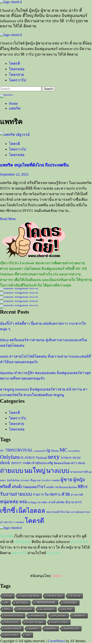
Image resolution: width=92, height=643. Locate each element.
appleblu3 (34, 628)
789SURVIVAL (19, 450)
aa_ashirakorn (47, 609)
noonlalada (74, 451)
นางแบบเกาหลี (79, 471)
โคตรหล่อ (17, 69)
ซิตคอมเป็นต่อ (62, 463)
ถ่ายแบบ (11, 470)
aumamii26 (40, 451)
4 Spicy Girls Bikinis (29, 596)
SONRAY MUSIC (71, 457)
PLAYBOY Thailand (34, 457)
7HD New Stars (54, 596)
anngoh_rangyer (59, 622)
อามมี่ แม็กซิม (56, 502)
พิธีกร (83, 486)
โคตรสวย (16, 74)
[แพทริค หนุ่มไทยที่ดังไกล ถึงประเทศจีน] (15, 134)
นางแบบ (57, 470)
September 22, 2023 (14, 174)
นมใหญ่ (34, 470)
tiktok (5, 462)
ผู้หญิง (79, 479)
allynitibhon (79, 615)
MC (63, 450)
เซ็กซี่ (7, 510)
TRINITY (16, 463)
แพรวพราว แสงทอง (14, 522)
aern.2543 (67, 609)
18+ (2, 450)
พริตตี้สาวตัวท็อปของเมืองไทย (61, 487)
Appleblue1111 (71, 628)
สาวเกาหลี (77, 494)
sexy (54, 456)
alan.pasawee (59, 615)
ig (48, 450)
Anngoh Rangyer (35, 622)
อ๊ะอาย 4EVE (73, 502)
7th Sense (75, 596)
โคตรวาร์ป (17, 80)
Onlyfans (10, 457)
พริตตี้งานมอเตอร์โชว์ (28, 487)
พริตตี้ (5, 486)
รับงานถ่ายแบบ (16, 494)
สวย (65, 494)
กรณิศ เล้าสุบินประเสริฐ (38, 463)
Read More (8, 219)
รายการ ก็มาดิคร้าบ (47, 494)
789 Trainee (22, 602)
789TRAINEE (70, 602)
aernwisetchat (37, 615)
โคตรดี (14, 63)
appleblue (51, 628)
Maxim (55, 450)
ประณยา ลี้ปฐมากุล (31, 480)
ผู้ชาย (66, 479)
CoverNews (56, 641)
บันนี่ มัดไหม (13, 480)
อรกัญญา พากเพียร (38, 502)
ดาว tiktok (78, 463)
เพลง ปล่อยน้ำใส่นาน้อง (58, 512)
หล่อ (23, 501)
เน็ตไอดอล (30, 510)
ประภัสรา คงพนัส (51, 480)
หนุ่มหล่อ (9, 501)
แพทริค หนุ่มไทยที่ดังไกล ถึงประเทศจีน (34, 165)
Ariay (28, 635)
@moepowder (25, 609)
